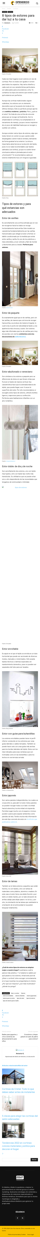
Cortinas (15, 8)
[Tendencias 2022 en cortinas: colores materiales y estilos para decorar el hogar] (13, 1137)
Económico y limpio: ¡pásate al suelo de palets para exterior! (29, 1037)
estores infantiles (20, 995)
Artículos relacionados (10, 1065)
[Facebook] (17, 1218)
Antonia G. (7, 23)
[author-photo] (20, 1050)
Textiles (9, 8)
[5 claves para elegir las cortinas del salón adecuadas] (13, 1110)
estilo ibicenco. (20, 337)
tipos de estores (30, 998)
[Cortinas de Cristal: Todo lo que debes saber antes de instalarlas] (13, 1083)
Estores (23, 993)
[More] (20, 45)
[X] (23, 1218)
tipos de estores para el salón (11, 1000)
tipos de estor (20, 998)
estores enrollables (8, 995)
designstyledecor (10, 461)
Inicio (3, 8)
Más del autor (23, 1065)
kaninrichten (9, 307)
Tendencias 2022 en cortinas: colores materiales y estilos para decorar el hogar (18, 1146)
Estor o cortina (15, 993)
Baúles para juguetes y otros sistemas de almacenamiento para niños (9, 1038)
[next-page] (2, 1153)
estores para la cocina (9, 998)
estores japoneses (31, 995)
